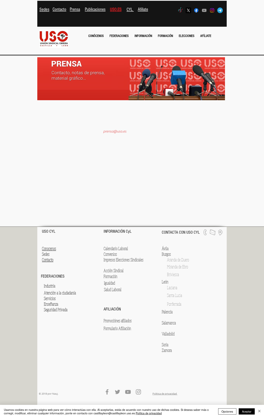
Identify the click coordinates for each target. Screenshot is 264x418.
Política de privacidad (149, 413)
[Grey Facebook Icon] (107, 391)
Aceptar (246, 411)
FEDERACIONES (53, 276)
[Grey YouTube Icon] (204, 10)
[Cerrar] (259, 411)
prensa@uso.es (114, 131)
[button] (96, 36)
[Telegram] (220, 10)
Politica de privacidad (164, 393)
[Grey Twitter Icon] (117, 391)
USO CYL (49, 231)
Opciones (227, 411)
